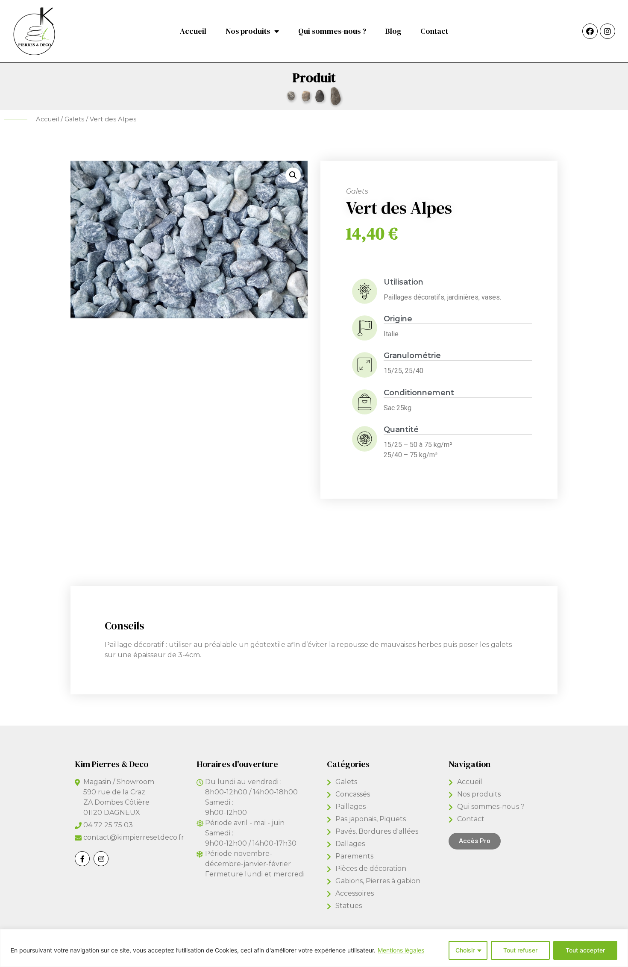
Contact (434, 31)
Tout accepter (585, 950)
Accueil (193, 31)
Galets (74, 119)
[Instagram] (607, 31)
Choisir (465, 950)
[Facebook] (590, 31)
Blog (393, 31)
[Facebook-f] (82, 858)
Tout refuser (520, 950)
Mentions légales (401, 950)
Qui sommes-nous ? (332, 31)
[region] (314, 948)
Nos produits (248, 31)
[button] (475, 841)
